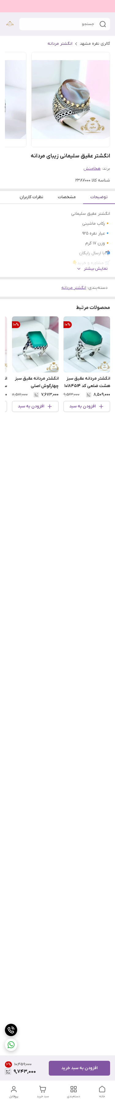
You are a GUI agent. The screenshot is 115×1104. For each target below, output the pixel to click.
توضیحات (99, 197)
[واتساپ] (11, 1045)
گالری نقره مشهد (95, 44)
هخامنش (92, 169)
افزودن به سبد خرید (79, 1068)
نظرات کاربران (31, 197)
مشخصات (67, 197)
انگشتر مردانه (60, 44)
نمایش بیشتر (96, 269)
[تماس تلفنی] (11, 1030)
